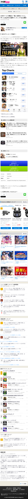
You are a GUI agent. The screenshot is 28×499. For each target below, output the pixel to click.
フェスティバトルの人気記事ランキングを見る (9, 341)
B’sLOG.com (13, 491)
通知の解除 (15, 489)
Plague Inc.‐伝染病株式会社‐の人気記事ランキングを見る (10, 358)
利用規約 (14, 488)
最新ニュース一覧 (21, 8)
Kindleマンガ (18, 205)
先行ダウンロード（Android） (8, 116)
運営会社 (19, 488)
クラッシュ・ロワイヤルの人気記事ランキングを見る (10, 351)
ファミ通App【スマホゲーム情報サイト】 (9, 8)
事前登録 (10, 11)
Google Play (14, 169)
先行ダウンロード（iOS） (7, 114)
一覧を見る (24, 202)
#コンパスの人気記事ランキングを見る (8, 327)
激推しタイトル (16, 11)
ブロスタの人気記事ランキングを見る (7, 346)
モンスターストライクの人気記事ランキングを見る (10, 364)
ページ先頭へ (24, 483)
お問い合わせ (9, 488)
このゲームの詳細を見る (13, 156)
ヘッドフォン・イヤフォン (7, 205)
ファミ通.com (22, 489)
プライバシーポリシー (7, 489)
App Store (14, 163)
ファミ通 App (5, 2)
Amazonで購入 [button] (6, 228)
